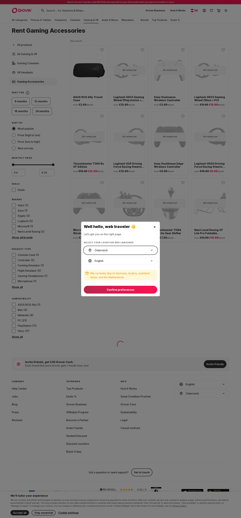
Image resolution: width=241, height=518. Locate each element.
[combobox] (120, 250)
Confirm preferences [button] (120, 289)
